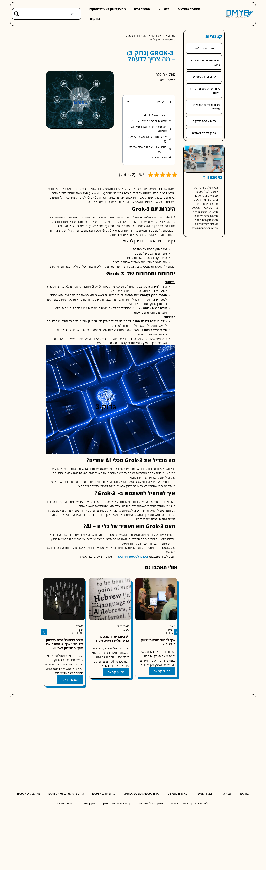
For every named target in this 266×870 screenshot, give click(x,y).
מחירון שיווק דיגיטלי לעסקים (107, 9)
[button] (128, 101)
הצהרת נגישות (204, 794)
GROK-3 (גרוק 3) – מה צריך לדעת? (151, 56)
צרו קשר (94, 18)
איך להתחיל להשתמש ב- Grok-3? (147, 139)
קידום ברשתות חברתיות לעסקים (206, 107)
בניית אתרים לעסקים (204, 121)
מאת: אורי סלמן (165, 74)
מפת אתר (225, 794)
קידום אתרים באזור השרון (117, 803)
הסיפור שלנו (142, 9)
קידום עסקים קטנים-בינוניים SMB (205, 62)
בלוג (166, 9)
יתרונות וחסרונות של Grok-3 (149, 121)
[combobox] (50, 14)
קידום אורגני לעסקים (204, 76)
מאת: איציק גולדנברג (121, 629)
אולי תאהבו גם (158, 157)
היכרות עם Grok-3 (155, 115)
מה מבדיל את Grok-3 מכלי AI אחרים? (149, 129)
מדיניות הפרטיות (66, 803)
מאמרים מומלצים (189, 9)
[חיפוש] (15, 14)
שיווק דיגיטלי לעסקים (204, 133)
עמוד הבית (170, 35)
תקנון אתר (89, 803)
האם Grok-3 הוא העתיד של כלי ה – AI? (148, 149)
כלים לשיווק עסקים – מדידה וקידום (204, 91)
